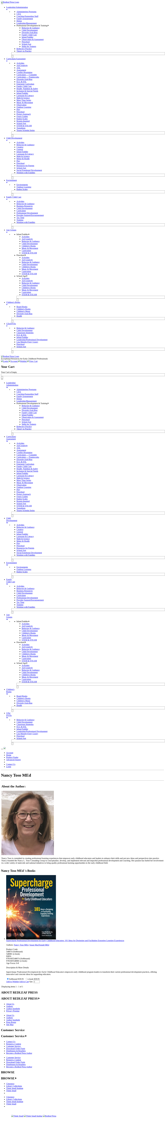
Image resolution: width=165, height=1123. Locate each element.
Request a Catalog (13, 1044)
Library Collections (14, 1086)
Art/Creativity (22, 65)
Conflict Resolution (24, 72)
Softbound (13, 979)
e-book (30, 979)
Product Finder (12, 757)
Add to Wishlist (12, 982)
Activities (20, 63)
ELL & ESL (21, 82)
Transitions (20, 128)
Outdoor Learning (23, 107)
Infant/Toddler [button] (22, 234)
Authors (9, 1006)
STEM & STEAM (24, 126)
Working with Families (25, 172)
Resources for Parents (25, 166)
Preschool (26, 42)
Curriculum (21, 211)
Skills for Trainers (29, 46)
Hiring (19, 21)
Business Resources (24, 206)
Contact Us (10, 764)
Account (9, 753)
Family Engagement (24, 19)
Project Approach (23, 114)
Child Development (30, 30)
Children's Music (23, 311)
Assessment (21, 70)
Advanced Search (13, 760)
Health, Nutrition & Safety (27, 89)
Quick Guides (22, 116)
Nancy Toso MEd (21, 945)
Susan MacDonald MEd (39, 945)
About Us (10, 1004)
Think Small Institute (14, 1088)
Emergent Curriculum (25, 84)
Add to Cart (24, 982)
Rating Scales (22, 119)
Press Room (11, 1022)
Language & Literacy (25, 95)
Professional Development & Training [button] (32, 25)
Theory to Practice (23, 51)
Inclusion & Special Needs (27, 91)
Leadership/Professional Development (31, 340)
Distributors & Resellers (16, 1051)
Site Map (10, 1024)
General (19, 149)
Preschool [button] (20, 255)
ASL (18, 68)
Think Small (11, 1091)
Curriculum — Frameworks (27, 77)
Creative (19, 147)
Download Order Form (15, 1048)
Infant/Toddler (27, 37)
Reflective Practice (24, 49)
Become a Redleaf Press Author (19, 1053)
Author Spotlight (13, 1009)
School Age (26, 44)
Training (19, 220)
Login (8, 767)
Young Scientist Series (25, 130)
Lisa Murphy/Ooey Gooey (27, 342)
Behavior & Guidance (31, 28)
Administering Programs (26, 12)
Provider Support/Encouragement (30, 215)
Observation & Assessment (33, 39)
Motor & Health (23, 159)
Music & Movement (24, 102)
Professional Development (27, 213)
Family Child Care (29, 35)
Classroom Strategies (25, 333)
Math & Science (23, 98)
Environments (22, 185)
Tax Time (20, 218)
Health (19, 316)
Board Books (21, 307)
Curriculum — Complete (26, 75)
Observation (21, 105)
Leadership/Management (26, 23)
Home (8, 755)
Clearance (10, 1084)
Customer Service (13, 1046)
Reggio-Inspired (23, 121)
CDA (18, 14)
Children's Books (29, 246)
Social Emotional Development (29, 170)
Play (18, 109)
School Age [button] (21, 276)
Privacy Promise (12, 1011)
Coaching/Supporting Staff (27, 16)
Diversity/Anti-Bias (30, 32)
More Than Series (23, 100)
